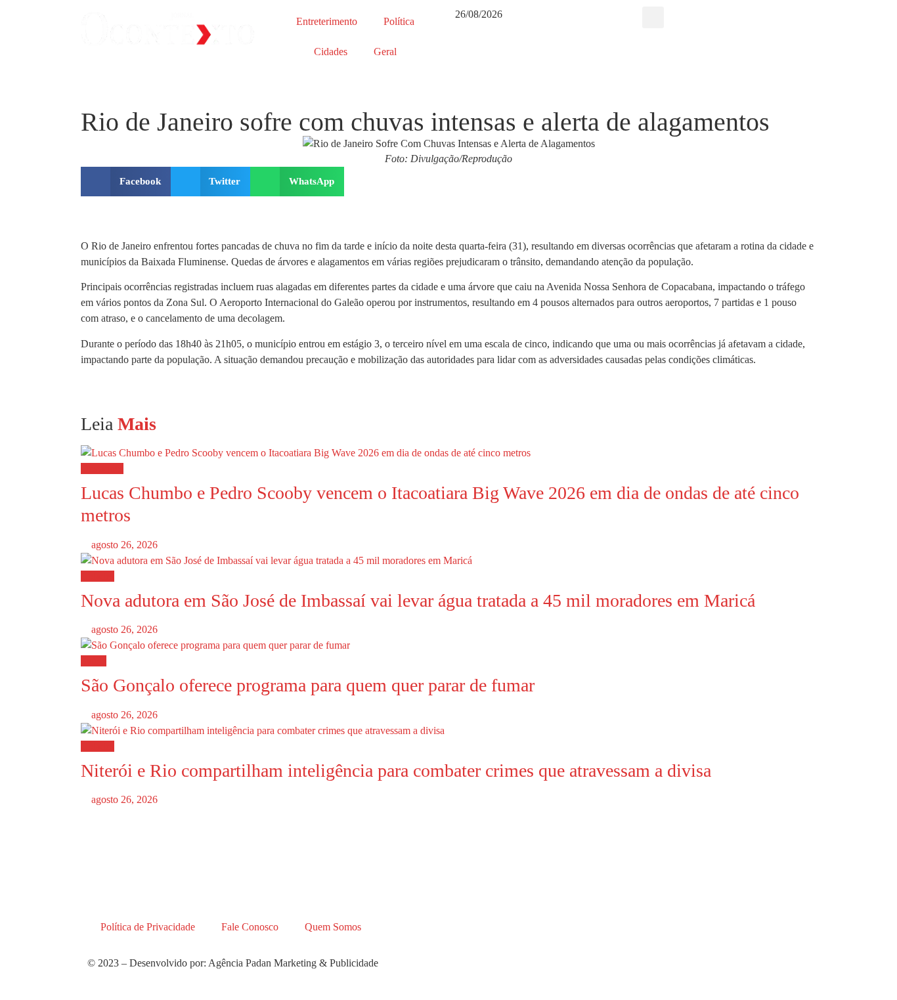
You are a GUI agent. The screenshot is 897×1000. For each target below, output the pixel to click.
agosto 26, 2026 (123, 544)
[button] (653, 17)
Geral (385, 51)
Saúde (93, 660)
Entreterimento (326, 21)
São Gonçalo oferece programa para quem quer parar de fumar (308, 685)
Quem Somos (333, 926)
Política (398, 21)
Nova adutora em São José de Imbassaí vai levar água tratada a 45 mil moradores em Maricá (418, 600)
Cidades (330, 51)
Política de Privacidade (147, 926)
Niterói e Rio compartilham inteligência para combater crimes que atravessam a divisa (396, 770)
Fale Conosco (249, 926)
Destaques (102, 468)
